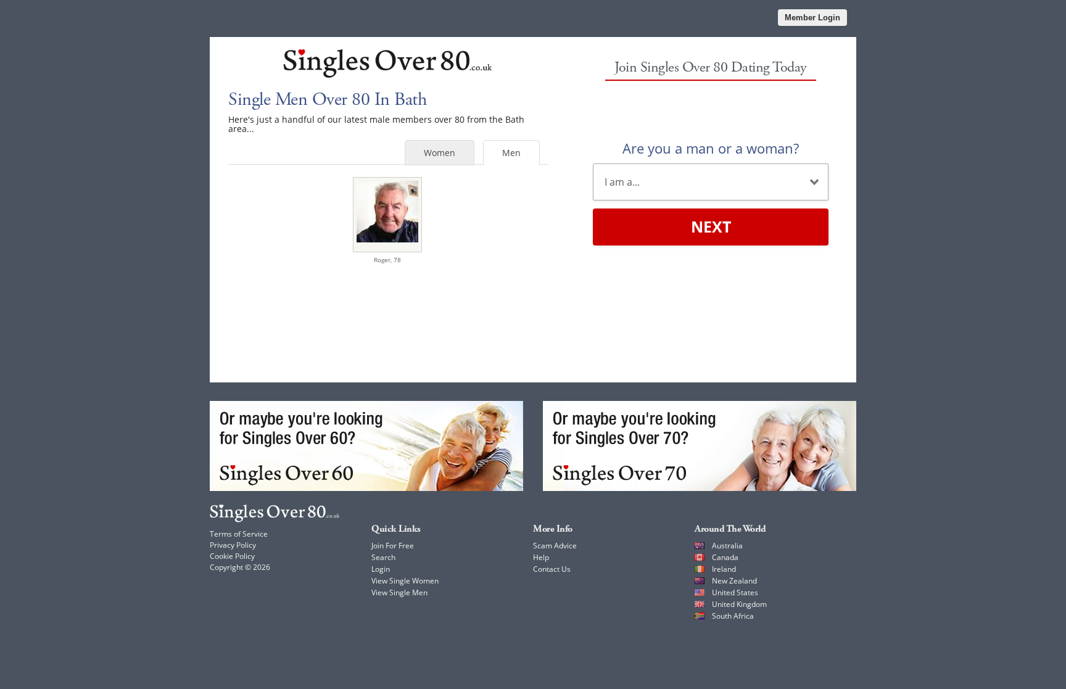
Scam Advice (555, 545)
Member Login (812, 17)
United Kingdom (739, 604)
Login (380, 569)
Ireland (724, 569)
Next (711, 226)
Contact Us (552, 569)
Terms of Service (239, 534)
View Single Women (405, 581)
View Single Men (399, 592)
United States (735, 592)
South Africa (733, 616)
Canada (725, 557)
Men (511, 153)
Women (439, 153)
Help (541, 557)
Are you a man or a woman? (710, 148)
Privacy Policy (233, 545)
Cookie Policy (232, 556)
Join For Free (392, 545)
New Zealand (734, 581)
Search (383, 557)
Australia (727, 545)
